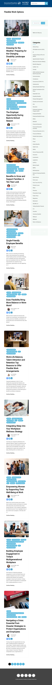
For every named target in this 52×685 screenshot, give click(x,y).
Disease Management (38, 99)
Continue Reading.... (10, 74)
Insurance (20, 233)
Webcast (35, 216)
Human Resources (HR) (12, 107)
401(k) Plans (35, 46)
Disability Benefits (16, 38)
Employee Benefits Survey (13, 167)
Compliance (35, 79)
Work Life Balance (15, 108)
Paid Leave (35, 180)
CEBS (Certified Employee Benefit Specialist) (38, 73)
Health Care (21, 42)
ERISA (34, 119)
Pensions (35, 190)
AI (33, 52)
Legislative (35, 160)
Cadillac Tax (35, 66)
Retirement (35, 201)
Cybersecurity (36, 84)
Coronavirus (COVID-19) (38, 81)
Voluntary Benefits (37, 214)
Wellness (21, 170)
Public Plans (35, 195)
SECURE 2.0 (35, 203)
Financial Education (21, 103)
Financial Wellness (37, 133)
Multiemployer (36, 170)
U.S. (8, 108)
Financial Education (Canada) (37, 127)
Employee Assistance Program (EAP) (15, 101)
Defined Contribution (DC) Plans (38, 90)
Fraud (34, 141)
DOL (34, 104)
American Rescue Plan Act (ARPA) (39, 55)
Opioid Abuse (36, 177)
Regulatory (35, 198)
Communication (15, 539)
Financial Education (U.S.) (38, 131)
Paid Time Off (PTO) (11, 235)
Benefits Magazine (37, 64)
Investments (35, 157)
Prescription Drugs (37, 193)
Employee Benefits (11, 40)
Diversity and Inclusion (12, 229)
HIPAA (34, 149)
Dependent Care (36, 93)
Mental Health (10, 44)
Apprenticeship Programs (38, 59)
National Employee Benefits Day (39, 174)
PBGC (34, 187)
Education (23, 539)
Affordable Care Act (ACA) (38, 49)
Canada (8, 38)
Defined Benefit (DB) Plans (39, 86)
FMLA (34, 139)
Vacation (35, 211)
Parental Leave (10, 170)
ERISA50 (35, 121)
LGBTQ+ (35, 162)
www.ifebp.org (38, 32)
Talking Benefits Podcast (38, 206)
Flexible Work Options (12, 42)
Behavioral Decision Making (39, 61)
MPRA (34, 167)
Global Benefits (36, 144)
